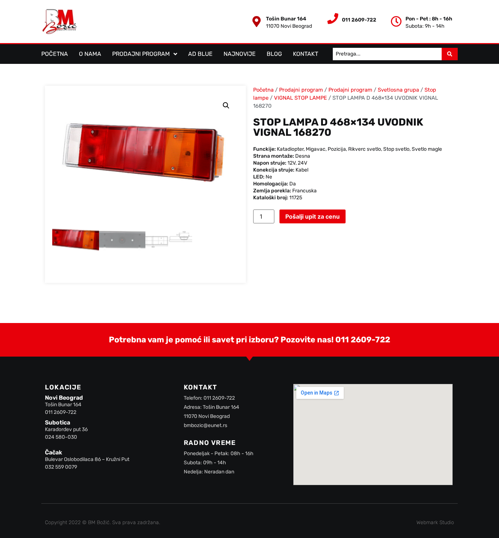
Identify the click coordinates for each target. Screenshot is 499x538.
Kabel (302, 170)
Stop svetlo (396, 149)
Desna (302, 156)
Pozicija (337, 149)
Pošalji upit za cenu (312, 216)
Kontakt (305, 53)
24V (302, 163)
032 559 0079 (61, 467)
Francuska (304, 191)
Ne (269, 177)
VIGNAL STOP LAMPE (300, 98)
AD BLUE (200, 53)
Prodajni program (141, 53)
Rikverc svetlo (364, 149)
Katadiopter (290, 149)
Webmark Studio (435, 522)
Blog (274, 53)
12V (291, 163)
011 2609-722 (362, 340)
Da (292, 184)
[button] (226, 105)
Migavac (315, 149)
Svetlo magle (427, 149)
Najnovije (240, 53)
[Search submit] (450, 54)
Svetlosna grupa (398, 90)
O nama (90, 53)
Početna (54, 53)
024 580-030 (61, 437)
